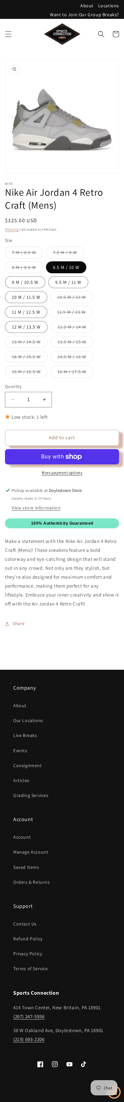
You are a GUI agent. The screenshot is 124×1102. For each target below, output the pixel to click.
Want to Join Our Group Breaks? (84, 15)
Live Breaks (25, 735)
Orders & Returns (31, 882)
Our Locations (28, 720)
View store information (36, 508)
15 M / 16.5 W (30, 373)
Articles (21, 780)
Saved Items (26, 867)
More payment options (62, 472)
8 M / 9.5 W (27, 268)
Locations (108, 6)
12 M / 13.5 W (26, 327)
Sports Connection (50, 1096)
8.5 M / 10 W (66, 267)
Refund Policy (28, 939)
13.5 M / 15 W (75, 343)
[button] (8, 34)
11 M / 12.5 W (26, 312)
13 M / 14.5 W (30, 343)
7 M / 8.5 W (27, 253)
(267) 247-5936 (28, 1016)
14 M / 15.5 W (30, 358)
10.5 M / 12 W (75, 298)
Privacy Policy (27, 954)
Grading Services (31, 795)
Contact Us (25, 924)
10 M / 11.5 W (26, 297)
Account (22, 837)
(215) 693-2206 (28, 1039)
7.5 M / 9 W (68, 253)
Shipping (12, 229)
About (87, 6)
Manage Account (30, 852)
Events (20, 751)
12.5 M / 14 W (75, 328)
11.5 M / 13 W (75, 313)
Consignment (27, 765)
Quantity (13, 386)
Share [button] (19, 623)
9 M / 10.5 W (25, 282)
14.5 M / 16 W (75, 358)
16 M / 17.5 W (75, 373)
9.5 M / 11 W (68, 282)
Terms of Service (30, 968)
